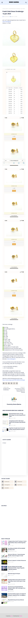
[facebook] (7, 481)
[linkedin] (7, 488)
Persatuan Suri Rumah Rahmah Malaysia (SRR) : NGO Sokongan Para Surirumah (16, 588)
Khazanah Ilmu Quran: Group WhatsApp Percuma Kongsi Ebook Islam (17, 415)
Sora (11, 616)
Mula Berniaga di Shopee (14, 573)
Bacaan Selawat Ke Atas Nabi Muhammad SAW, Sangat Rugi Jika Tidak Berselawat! (16, 568)
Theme (20, 616)
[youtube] (20, 485)
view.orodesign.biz (7, 21)
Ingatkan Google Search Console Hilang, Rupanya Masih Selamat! (17, 428)
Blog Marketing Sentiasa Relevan (16, 599)
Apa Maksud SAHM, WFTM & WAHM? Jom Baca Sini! (16, 549)
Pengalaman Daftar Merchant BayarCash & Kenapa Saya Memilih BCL (17, 422)
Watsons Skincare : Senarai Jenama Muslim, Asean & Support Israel (16, 555)
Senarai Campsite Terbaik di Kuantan (17, 560)
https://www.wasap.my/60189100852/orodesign (14, 380)
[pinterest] (20, 481)
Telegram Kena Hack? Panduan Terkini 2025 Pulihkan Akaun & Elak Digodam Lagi (17, 543)
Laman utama (5, 8)
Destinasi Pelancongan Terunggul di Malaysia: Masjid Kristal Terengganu (17, 594)
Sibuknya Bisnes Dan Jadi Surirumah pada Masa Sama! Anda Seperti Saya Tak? (16, 581)
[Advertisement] (14, 521)
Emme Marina (6, 16)
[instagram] (7, 485)
